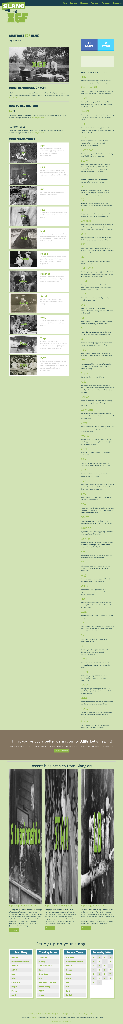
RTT (83, 317)
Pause (44, 253)
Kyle (83, 381)
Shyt (84, 422)
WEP (84, 304)
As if (14, 995)
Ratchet (45, 273)
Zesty (84, 708)
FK (42, 189)
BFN (83, 459)
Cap (83, 635)
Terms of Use (56, 1021)
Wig (83, 575)
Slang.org (34, 1017)
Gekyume (87, 409)
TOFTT (85, 480)
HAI (83, 257)
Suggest (117, 3)
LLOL (84, 98)
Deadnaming (44, 987)
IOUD (84, 685)
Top (65, 3)
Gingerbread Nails (20, 961)
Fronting (43, 957)
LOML (85, 281)
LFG (42, 167)
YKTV (41, 991)
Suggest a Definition (61, 750)
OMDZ (85, 517)
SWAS (85, 111)
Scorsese (70, 957)
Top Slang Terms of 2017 (94, 905)
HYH (84, 210)
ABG (14, 978)
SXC (83, 493)
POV (83, 137)
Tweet (106, 46)
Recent (84, 3)
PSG (83, 349)
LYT (83, 360)
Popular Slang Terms (64, 1014)
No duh (69, 995)
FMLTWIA (87, 268)
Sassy (85, 721)
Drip (41, 978)
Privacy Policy (66, 1021)
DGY (43, 358)
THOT (84, 672)
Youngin (86, 528)
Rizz (41, 970)
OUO (84, 698)
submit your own (38, 117)
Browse (73, 3)
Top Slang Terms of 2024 (22, 905)
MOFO (85, 435)
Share (89, 46)
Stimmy (42, 995)
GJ (82, 339)
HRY (83, 76)
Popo (84, 373)
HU (83, 598)
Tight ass (87, 150)
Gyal (84, 611)
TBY (83, 294)
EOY (83, 504)
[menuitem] (65, 3)
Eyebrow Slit (89, 87)
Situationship (45, 966)
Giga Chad (43, 974)
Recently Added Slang (48, 1014)
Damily (15, 957)
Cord (68, 991)
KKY (42, 209)
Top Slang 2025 (33, 1014)
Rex (13, 974)
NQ (83, 186)
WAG (43, 317)
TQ (83, 199)
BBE (83, 646)
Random (106, 3)
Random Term (77, 1014)
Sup (83, 328)
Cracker (86, 220)
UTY (83, 233)
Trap (43, 338)
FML (84, 551)
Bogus (14, 987)
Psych (14, 991)
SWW (84, 160)
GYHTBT (86, 538)
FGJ (83, 562)
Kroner (69, 970)
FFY (83, 244)
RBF (42, 145)
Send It (45, 296)
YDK (83, 470)
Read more (13, 930)
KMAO (85, 396)
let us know (13, 97)
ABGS (14, 970)
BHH (84, 448)
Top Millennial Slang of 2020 (60, 905)
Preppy (42, 961)
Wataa (15, 966)
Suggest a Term (89, 1014)
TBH (83, 176)
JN (83, 622)
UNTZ (84, 585)
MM (42, 230)
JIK (83, 124)
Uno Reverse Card (47, 982)
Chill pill (16, 982)
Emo (84, 659)
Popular (95, 3)
